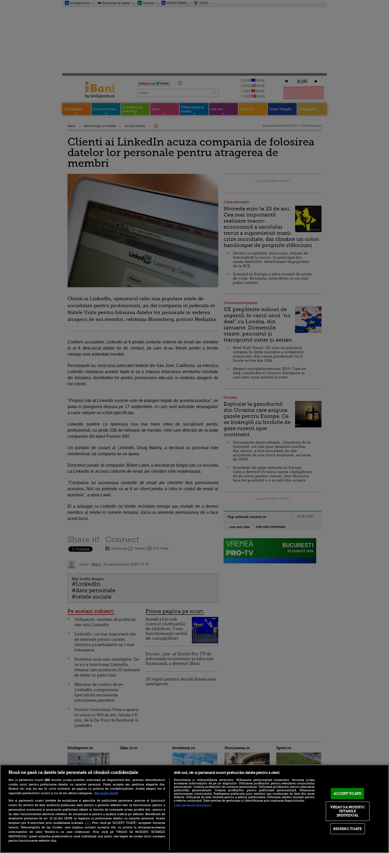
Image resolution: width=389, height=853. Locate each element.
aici (87, 823)
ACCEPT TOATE (347, 793)
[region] (194, 808)
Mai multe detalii (106, 793)
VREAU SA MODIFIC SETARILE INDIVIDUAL (347, 811)
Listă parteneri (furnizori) (192, 805)
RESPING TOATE (347, 829)
